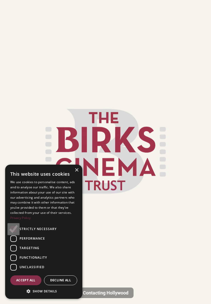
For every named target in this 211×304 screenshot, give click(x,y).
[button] (43, 291)
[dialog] (43, 232)
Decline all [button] (60, 280)
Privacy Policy (20, 218)
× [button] (76, 170)
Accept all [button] (26, 280)
